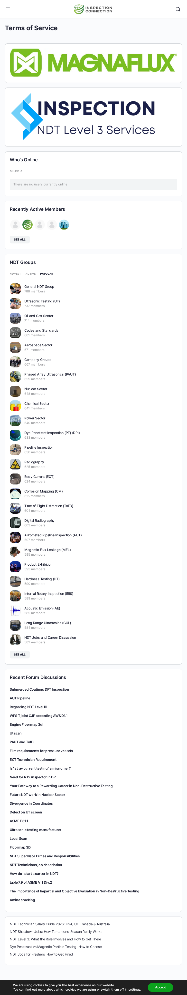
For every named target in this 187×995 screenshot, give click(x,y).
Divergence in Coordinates (31, 803)
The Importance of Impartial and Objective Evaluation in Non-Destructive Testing (74, 891)
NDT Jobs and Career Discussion (50, 637)
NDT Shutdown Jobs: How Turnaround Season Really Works (56, 931)
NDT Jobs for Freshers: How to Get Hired (41, 954)
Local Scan (18, 838)
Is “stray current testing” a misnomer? (40, 768)
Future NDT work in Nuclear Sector (37, 794)
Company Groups (38, 359)
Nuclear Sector (35, 389)
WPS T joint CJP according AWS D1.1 (39, 716)
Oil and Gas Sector (38, 316)
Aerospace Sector (38, 345)
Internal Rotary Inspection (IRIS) (48, 593)
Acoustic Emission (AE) (42, 608)
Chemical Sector (36, 403)
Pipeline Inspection (38, 447)
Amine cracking (22, 900)
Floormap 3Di (20, 847)
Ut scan (16, 733)
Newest (15, 273)
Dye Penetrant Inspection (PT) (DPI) (52, 433)
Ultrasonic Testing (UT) (42, 301)
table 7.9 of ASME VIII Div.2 (31, 882)
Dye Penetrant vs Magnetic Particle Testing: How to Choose (56, 947)
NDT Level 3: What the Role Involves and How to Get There (55, 939)
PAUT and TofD (22, 742)
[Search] (178, 9)
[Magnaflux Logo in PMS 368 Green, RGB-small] (94, 62)
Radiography (34, 462)
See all (20, 239)
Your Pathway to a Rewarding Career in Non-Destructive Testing (61, 786)
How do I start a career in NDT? (34, 873)
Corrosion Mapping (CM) (43, 491)
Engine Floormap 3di (26, 724)
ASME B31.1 (19, 821)
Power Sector (34, 418)
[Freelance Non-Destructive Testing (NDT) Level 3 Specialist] (83, 116)
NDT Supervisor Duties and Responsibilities (45, 856)
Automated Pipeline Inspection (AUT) (53, 535)
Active (31, 273)
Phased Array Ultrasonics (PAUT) (50, 374)
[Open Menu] (8, 8)
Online (16, 171)
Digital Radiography (39, 520)
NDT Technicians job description (36, 865)
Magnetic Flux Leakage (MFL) (47, 550)
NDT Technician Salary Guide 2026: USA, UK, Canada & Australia (60, 924)
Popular (46, 273)
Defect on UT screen (26, 812)
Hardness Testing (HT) (42, 579)
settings (134, 989)
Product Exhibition (38, 564)
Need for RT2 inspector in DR (33, 777)
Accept (160, 987)
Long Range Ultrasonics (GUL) (47, 623)
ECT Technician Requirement (33, 759)
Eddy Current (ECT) (39, 476)
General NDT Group (39, 286)
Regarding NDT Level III (28, 707)
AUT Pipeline (20, 698)
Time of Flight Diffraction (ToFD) (48, 506)
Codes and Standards (41, 330)
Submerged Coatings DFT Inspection (39, 689)
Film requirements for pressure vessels (41, 751)
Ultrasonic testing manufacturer (36, 830)
